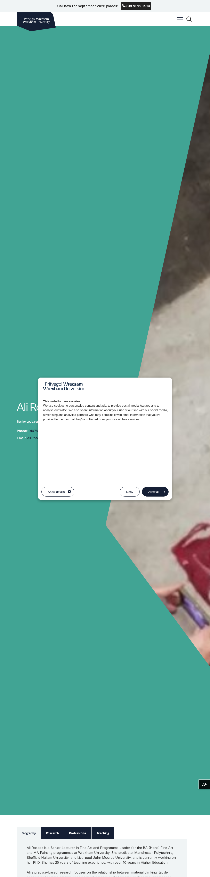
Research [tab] (52, 833)
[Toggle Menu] (179, 21)
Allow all (153, 492)
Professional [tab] (78, 833)
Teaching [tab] (103, 833)
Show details (56, 492)
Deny (129, 492)
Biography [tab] (29, 833)
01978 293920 (33, 431)
